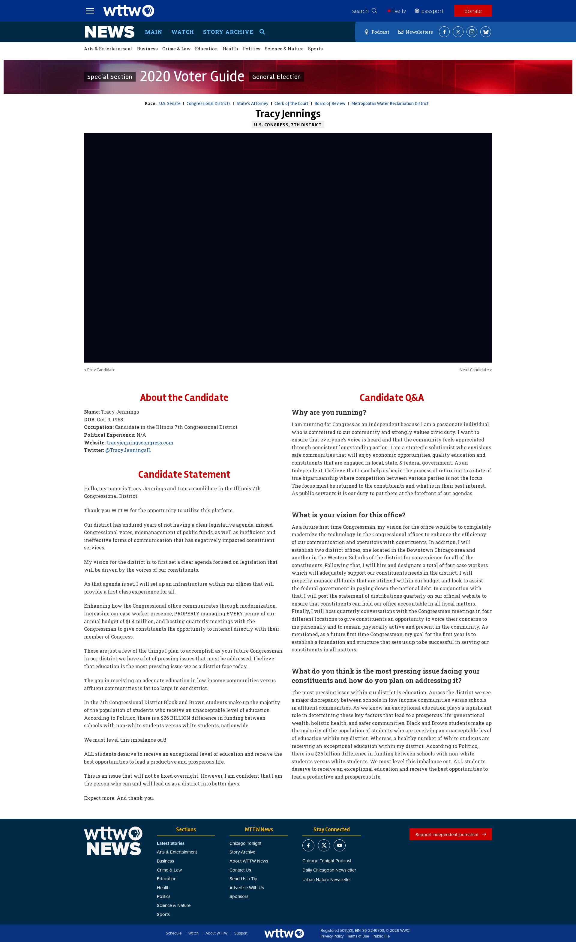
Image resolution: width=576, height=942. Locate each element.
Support (241, 933)
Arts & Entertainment (108, 49)
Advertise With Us (247, 887)
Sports (315, 49)
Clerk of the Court (291, 103)
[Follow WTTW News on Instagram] (471, 31)
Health (230, 49)
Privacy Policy (332, 936)
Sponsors (239, 896)
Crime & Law (176, 49)
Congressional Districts (209, 103)
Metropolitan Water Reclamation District (390, 103)
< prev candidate (100, 370)
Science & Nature (284, 49)
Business (147, 49)
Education (206, 49)
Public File (381, 936)
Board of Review (329, 103)
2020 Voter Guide (192, 76)
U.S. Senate (170, 103)
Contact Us (240, 870)
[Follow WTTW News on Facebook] (444, 31)
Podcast (380, 32)
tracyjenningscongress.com (140, 442)
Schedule (174, 933)
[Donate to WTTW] (284, 933)
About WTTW (216, 933)
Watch (182, 31)
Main (153, 31)
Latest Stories (170, 843)
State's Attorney (252, 103)
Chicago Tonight (245, 843)
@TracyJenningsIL (128, 450)
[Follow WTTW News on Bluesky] (485, 31)
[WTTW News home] (109, 32)
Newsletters (419, 32)
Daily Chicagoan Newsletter (329, 870)
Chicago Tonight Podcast (326, 860)
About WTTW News (249, 861)
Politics (251, 49)
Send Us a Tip (243, 878)
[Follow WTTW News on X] (458, 31)
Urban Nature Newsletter (326, 879)
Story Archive (228, 31)
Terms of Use (358, 936)
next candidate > (475, 370)
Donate (473, 10)
